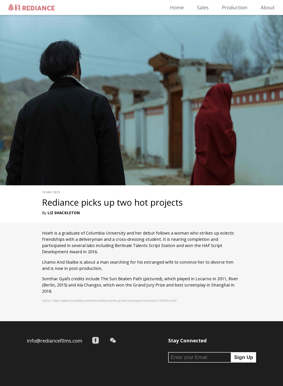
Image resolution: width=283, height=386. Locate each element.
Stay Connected (187, 340)
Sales (203, 7)
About (268, 7)
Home (177, 7)
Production (234, 7)
